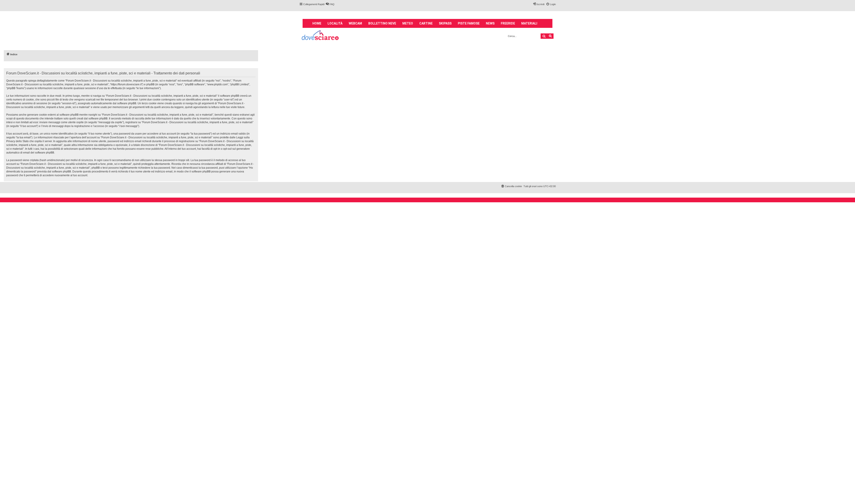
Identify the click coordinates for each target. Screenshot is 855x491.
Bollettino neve (382, 23)
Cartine (426, 23)
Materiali (529, 23)
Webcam (355, 23)
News (490, 23)
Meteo (407, 23)
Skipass (445, 23)
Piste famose (469, 23)
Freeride (508, 23)
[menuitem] (330, 4)
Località (335, 23)
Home (316, 23)
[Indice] (320, 36)
